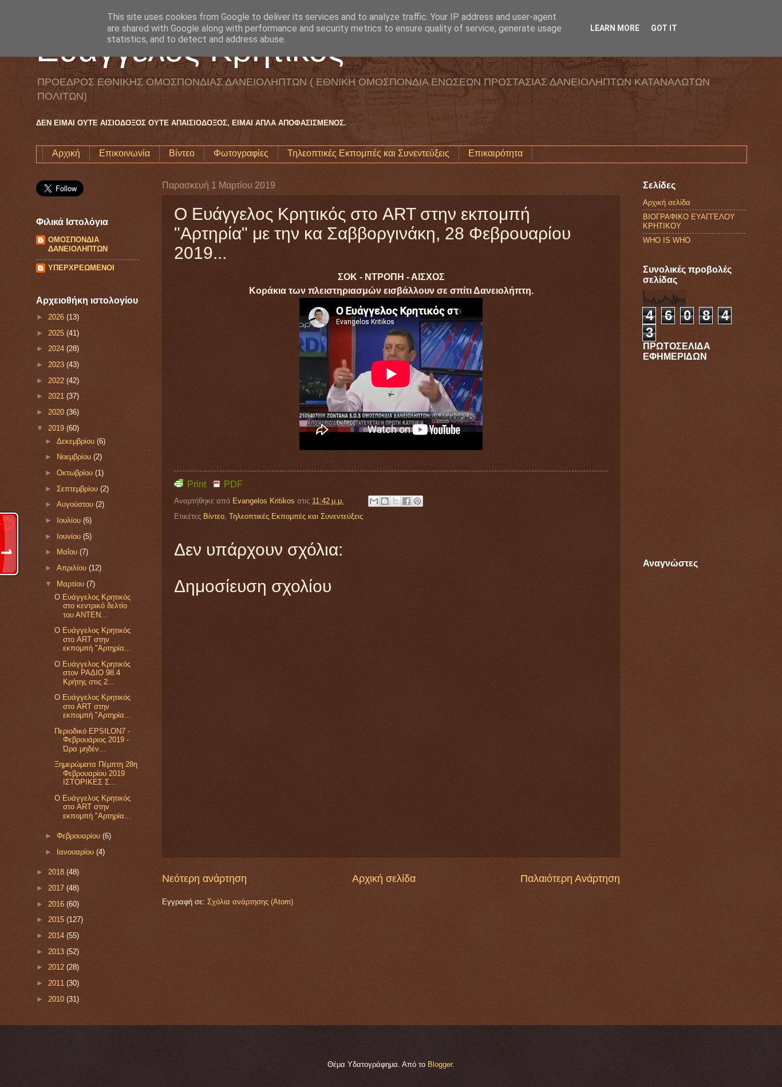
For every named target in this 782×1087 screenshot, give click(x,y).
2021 (57, 396)
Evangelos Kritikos (264, 501)
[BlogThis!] (384, 501)
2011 (57, 983)
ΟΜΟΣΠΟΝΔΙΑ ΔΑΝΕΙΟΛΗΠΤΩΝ (78, 244)
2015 (57, 919)
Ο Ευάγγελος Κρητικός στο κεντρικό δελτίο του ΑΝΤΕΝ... (92, 606)
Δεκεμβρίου (77, 441)
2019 (57, 428)
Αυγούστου (76, 504)
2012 (57, 967)
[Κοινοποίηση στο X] (395, 501)
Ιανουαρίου (76, 852)
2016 (57, 904)
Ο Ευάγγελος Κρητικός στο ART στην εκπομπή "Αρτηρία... (92, 639)
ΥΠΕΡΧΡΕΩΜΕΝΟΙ (81, 267)
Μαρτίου (71, 584)
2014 (57, 935)
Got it (664, 28)
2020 (57, 412)
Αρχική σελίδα (384, 878)
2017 (57, 888)
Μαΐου (68, 552)
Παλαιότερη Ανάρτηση (570, 878)
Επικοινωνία (124, 153)
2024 (57, 348)
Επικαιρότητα (495, 153)
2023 (57, 364)
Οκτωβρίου (76, 472)
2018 (57, 872)
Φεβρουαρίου (79, 836)
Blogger (440, 1064)
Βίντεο (182, 153)
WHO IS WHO (666, 240)
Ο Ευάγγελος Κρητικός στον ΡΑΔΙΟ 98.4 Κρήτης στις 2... (92, 673)
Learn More (614, 28)
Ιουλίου (70, 520)
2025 (57, 333)
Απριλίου (73, 568)
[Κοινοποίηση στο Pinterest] (417, 501)
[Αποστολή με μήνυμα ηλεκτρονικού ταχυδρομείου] (374, 501)
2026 (57, 317)
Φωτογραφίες (241, 153)
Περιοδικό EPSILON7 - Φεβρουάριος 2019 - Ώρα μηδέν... (92, 740)
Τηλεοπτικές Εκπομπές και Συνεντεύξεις (368, 153)
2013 (57, 951)
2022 (57, 380)
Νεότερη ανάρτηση (204, 878)
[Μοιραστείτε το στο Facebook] (406, 501)
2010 (57, 999)
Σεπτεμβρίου (78, 489)
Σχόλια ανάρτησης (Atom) (250, 901)
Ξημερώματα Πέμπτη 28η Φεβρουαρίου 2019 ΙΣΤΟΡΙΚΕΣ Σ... (95, 773)
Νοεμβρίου (75, 456)
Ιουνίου (70, 536)
